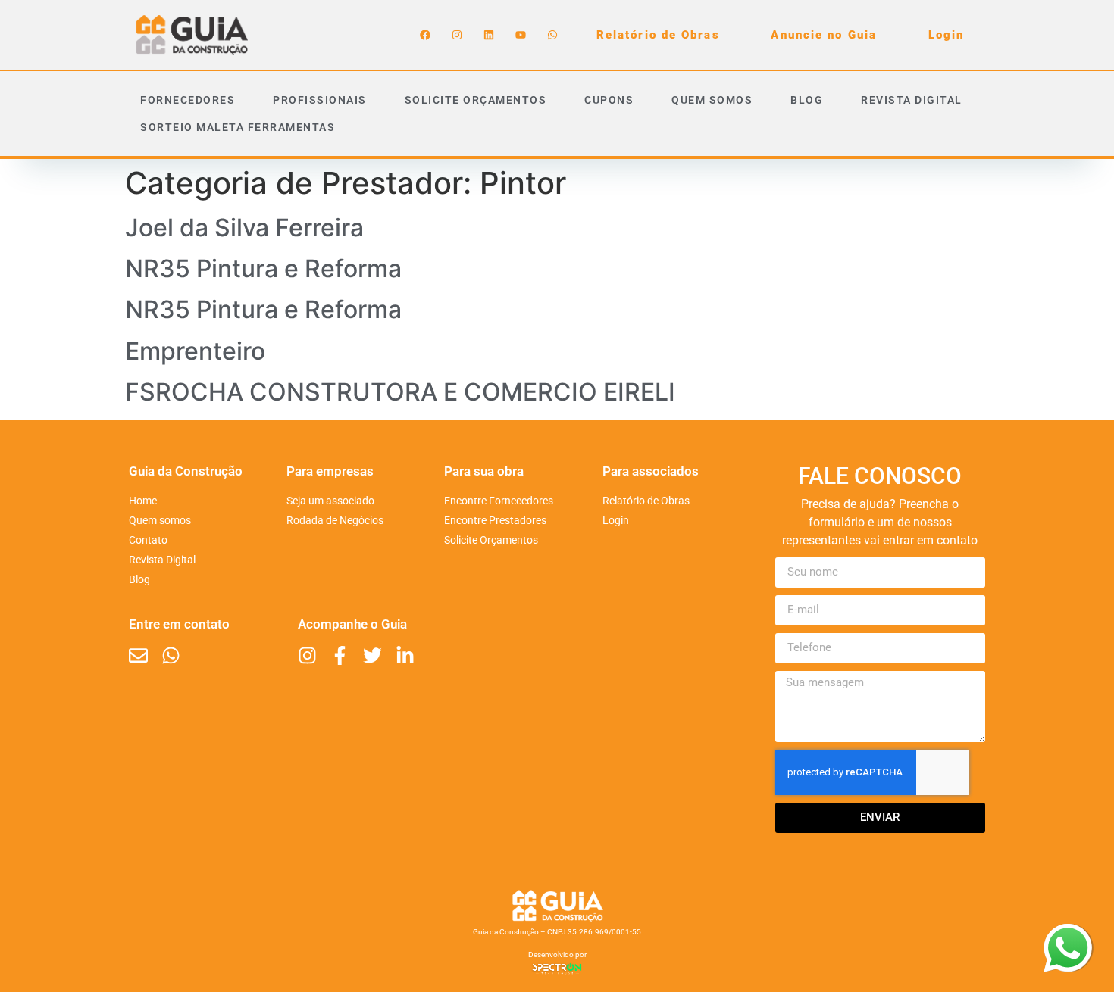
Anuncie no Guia (824, 35)
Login (946, 35)
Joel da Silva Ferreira (244, 227)
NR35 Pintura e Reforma (263, 268)
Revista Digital (911, 100)
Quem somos (712, 100)
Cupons (609, 100)
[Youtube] (520, 34)
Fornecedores (187, 100)
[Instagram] (457, 34)
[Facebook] (425, 34)
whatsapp (1068, 933)
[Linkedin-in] (405, 655)
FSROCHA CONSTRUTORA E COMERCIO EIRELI (400, 392)
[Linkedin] (488, 34)
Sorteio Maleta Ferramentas (237, 127)
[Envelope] (138, 655)
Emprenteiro (195, 351)
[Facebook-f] (339, 655)
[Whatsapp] (552, 34)
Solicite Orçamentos (476, 100)
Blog (806, 100)
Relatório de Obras (658, 35)
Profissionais (320, 100)
